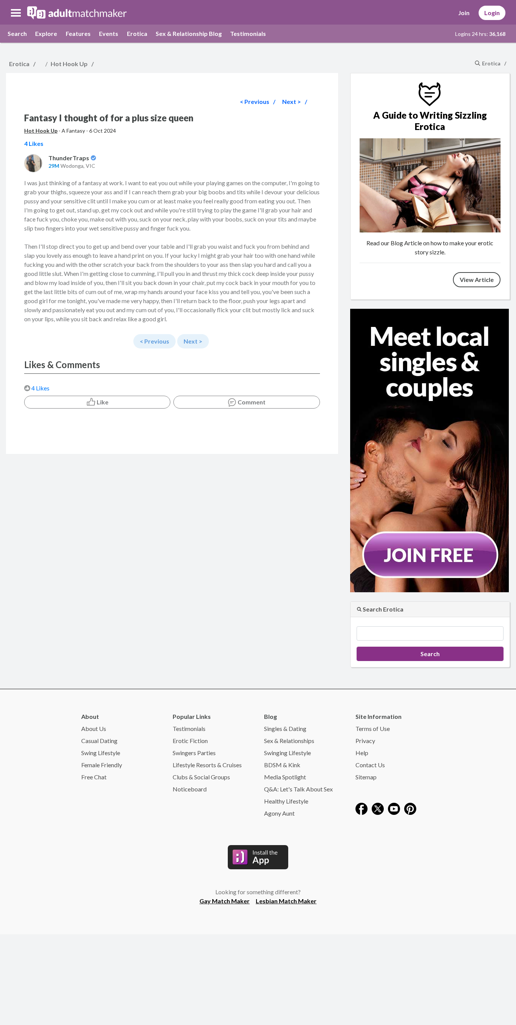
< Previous (254, 101)
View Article (477, 279)
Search (17, 33)
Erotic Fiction (190, 740)
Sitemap (366, 776)
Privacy (365, 740)
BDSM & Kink (282, 764)
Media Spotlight (285, 776)
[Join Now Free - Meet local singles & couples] (429, 449)
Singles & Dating (285, 728)
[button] (16, 13)
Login (492, 12)
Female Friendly (101, 764)
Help (361, 752)
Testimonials (248, 33)
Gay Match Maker (224, 900)
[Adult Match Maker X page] (378, 807)
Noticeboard (190, 789)
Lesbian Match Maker (286, 900)
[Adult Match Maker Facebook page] (361, 807)
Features (78, 33)
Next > (291, 101)
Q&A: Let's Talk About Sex (298, 789)
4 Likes (40, 388)
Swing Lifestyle (100, 752)
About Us (93, 728)
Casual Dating (99, 740)
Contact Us (370, 764)
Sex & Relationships (289, 740)
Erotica (137, 33)
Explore (46, 33)
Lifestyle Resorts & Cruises (207, 764)
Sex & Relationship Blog (189, 33)
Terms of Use (372, 728)
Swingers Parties (194, 752)
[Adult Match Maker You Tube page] (394, 807)
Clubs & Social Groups (201, 776)
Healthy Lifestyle (286, 801)
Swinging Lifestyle (287, 752)
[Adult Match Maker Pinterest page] (410, 807)
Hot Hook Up (69, 63)
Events (108, 33)
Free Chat (94, 776)
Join (464, 12)
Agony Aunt (279, 813)
